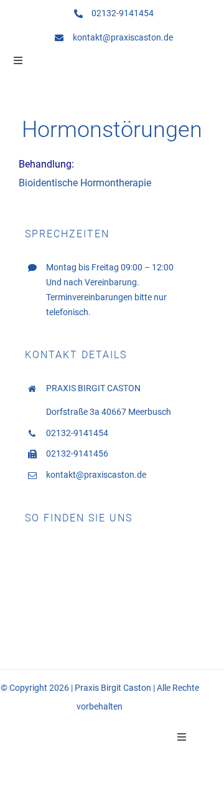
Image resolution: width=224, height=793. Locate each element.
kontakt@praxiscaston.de (123, 37)
